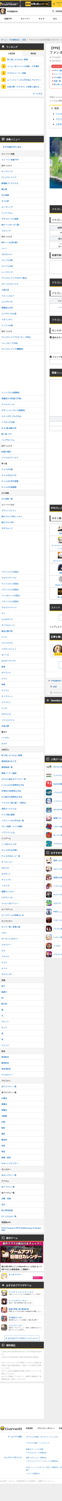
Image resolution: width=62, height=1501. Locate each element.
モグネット (6, 873)
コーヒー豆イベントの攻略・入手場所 (23, 66)
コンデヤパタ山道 (8, 313)
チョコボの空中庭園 (9, 481)
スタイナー (6, 944)
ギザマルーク (7, 528)
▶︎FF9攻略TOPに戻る (12, 146)
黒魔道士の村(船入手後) (11, 398)
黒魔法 (4, 1104)
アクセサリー (7, 1074)
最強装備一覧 (7, 767)
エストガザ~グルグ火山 (11, 416)
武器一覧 (57, 81)
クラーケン (6, 702)
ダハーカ (5, 654)
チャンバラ (6, 879)
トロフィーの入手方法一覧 (12, 820)
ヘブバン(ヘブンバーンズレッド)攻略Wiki (42, 1461)
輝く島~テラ (6, 434)
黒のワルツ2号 (7, 522)
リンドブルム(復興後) (10, 392)
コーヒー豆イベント (9, 903)
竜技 (3, 1151)
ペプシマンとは (8, 832)
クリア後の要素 (8, 814)
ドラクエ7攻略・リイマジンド (37, 1443)
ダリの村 (5, 201)
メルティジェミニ (8, 648)
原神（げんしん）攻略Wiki (36, 1457)
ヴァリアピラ (7, 642)
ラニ (3, 613)
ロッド (4, 1027)
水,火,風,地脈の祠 (8, 428)
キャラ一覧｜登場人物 (10, 926)
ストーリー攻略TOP (9, 159)
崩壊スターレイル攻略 (34, 1449)
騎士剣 (4, 1003)
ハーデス (5, 737)
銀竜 (3, 666)
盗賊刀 (4, 991)
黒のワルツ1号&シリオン (11, 516)
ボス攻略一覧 (7, 498)
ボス (55, 18)
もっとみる (37, 93)
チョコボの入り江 (8, 475)
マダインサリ (7, 319)
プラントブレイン (8, 510)
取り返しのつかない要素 (17, 59)
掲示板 (33, 53)
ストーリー (25, 18)
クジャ (4, 678)
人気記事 (11, 53)
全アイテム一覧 (8, 1186)
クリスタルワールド (9, 457)
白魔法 (4, 1098)
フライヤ (5, 956)
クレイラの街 (7, 266)
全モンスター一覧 (8, 1175)
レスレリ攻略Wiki (33, 1473)
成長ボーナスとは (8, 808)
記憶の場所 (6, 451)
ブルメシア (6, 230)
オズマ (4, 743)
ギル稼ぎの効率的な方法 (11, 796)
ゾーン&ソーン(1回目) (10, 595)
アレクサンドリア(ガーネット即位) (16, 337)
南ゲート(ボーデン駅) (10, 224)
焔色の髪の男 (7, 631)
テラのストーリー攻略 (16, 73)
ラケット (5, 1021)
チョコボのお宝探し (9, 850)
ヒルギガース (7, 619)
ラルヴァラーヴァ (8, 577)
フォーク (5, 1045)
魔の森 (4, 189)
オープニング (7, 171)
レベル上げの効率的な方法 (12, 784)
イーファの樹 (7, 325)
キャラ (41, 18)
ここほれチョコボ (8, 844)
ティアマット (7, 696)
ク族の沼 (5, 289)
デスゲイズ (6, 714)
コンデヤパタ (7, 301)
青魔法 (4, 1110)
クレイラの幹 (7, 260)
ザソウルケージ (8, 625)
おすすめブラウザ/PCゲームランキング (23, 1338)
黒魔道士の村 (7, 307)
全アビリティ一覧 (8, 1086)
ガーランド (6, 672)
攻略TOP (8, 18)
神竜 (3, 684)
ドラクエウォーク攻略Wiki (36, 1453)
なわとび (5, 867)
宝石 (3, 1204)
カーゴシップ (7, 206)
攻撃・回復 (6, 1198)
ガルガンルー (7, 254)
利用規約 (29, 1428)
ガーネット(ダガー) (9, 938)
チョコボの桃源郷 (8, 487)
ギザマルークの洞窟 (9, 218)
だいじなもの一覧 (8, 1216)
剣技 (3, 1145)
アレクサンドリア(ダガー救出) (14, 277)
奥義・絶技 (6, 1157)
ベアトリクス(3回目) (10, 601)
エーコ (4, 968)
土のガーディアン (8, 660)
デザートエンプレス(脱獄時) (13, 410)
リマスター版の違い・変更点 (13, 802)
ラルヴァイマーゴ (8, 607)
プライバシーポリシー (46, 1428)
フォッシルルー (8, 295)
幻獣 (3, 1121)
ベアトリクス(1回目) (10, 571)
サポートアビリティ (9, 1163)
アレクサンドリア (8, 177)
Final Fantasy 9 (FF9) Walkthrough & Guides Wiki (21, 1229)
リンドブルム (7, 212)
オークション (7, 861)
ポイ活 (20, 3)
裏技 (3, 1133)
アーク (4, 637)
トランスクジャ (8, 720)
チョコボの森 (7, 469)
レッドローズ (7, 272)
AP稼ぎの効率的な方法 (11, 790)
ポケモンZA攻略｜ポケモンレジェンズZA (42, 1437)
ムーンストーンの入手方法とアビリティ (24, 79)
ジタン (4, 932)
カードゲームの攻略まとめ (12, 915)
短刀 (3, 985)
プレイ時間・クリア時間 (11, 826)
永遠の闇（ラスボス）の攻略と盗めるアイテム (25, 86)
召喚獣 (4, 1115)
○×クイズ (5, 885)
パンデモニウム (8, 439)
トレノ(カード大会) (9, 343)
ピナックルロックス (9, 283)
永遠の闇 (5, 725)
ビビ (3, 950)
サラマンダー (7, 974)
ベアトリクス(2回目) (10, 589)
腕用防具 (5, 1062)
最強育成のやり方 (8, 761)
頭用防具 (5, 1056)
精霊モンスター (8, 891)
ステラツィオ (7, 897)
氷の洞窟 (5, 195)
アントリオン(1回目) (10, 583)
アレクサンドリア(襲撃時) (12, 348)
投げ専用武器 (7, 1210)
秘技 (3, 1127)
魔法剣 (4, 1139)
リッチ (4, 708)
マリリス (5, 690)
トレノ (4, 248)
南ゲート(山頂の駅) (9, 242)
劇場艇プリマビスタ (9, 183)
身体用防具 (6, 1068)
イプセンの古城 (8, 422)
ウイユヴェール (8, 404)
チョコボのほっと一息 (10, 855)
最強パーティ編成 (8, 773)
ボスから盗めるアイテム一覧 (13, 779)
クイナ (4, 962)
